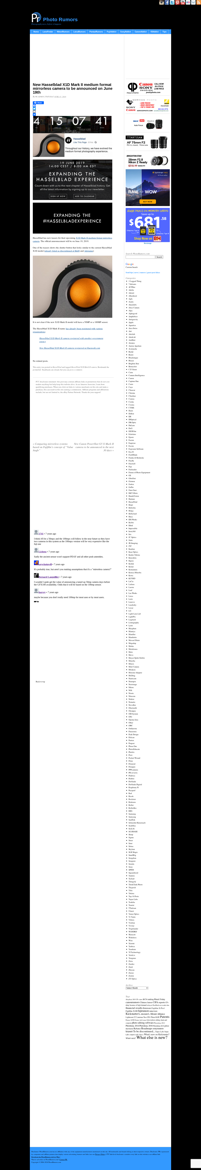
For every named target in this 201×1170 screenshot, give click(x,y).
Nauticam (132, 678)
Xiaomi (131, 943)
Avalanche (133, 348)
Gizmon (132, 481)
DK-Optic (132, 422)
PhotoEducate (134, 749)
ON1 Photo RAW (153, 1017)
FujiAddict (111, 32)
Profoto (131, 778)
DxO (130, 428)
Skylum (132, 849)
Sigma (131, 837)
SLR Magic (133, 852)
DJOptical (132, 419)
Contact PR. (63, 1159)
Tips (164, 32)
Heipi (131, 504)
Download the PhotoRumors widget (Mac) (45, 1157)
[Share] (73, 114)
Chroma (132, 393)
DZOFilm (132, 431)
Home (36, 32)
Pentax (131, 740)
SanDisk (132, 819)
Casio (131, 384)
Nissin (131, 693)
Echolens (132, 434)
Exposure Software (136, 449)
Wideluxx (133, 937)
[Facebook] (73, 105)
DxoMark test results (159, 1005)
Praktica (132, 775)
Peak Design (133, 734)
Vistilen (132, 922)
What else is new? (151, 1037)
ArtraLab (132, 337)
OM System (133, 713)
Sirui (130, 843)
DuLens (132, 425)
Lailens (131, 584)
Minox (131, 663)
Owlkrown (133, 728)
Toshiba (132, 902)
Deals (131, 410)
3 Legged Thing (135, 281)
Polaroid (132, 763)
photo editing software (143, 1022)
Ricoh (131, 796)
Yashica (132, 946)
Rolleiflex (133, 808)
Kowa (131, 575)
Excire (131, 446)
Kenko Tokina (134, 555)
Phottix (131, 752)
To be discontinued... (144, 1031)
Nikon (131, 687)
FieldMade (133, 454)
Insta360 (132, 531)
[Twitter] (73, 108)
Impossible (133, 528)
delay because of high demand (136, 1005)
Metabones (133, 649)
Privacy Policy (100, 1154)
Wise (131, 940)
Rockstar (132, 799)
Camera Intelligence (137, 375)
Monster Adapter (135, 672)
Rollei (131, 805)
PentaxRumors (96, 32)
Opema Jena (133, 719)
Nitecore (132, 696)
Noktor (131, 699)
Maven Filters (134, 640)
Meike (131, 646)
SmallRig (132, 855)
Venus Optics (134, 914)
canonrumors (132, 1002)
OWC (131, 725)
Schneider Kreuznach (137, 822)
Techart (131, 878)
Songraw (132, 861)
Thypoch (132, 887)
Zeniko (131, 964)
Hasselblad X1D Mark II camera (84, 367)
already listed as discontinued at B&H (62, 250)
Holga (131, 510)
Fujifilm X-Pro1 (158, 1008)
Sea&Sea (132, 825)
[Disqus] (73, 565)
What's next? (131, 1038)
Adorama (88, 250)
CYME (131, 407)
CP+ (167, 1002)
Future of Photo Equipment (139, 472)
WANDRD (133, 931)
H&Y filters (133, 493)
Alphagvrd (133, 313)
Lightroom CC (131, 1017)
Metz (131, 652)
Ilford (131, 525)
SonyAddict (125, 32)
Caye (131, 387)
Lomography (134, 622)
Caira (131, 372)
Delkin (131, 413)
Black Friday (159, 999)
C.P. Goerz (133, 369)
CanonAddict (141, 32)
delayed (149, 1005)
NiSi (130, 690)
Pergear (131, 743)
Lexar (131, 607)
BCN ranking (148, 999)
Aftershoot (133, 295)
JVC (130, 546)
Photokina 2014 (132, 1025)
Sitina (131, 846)
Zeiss (131, 961)
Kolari (131, 566)
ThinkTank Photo (136, 884)
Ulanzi (131, 911)
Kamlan (132, 549)
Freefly (131, 460)
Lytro (131, 625)
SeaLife (132, 828)
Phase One (133, 746)
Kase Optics (133, 552)
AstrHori (132, 340)
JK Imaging (133, 543)
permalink (37, 369)
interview (153, 1011)
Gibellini (132, 478)
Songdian (132, 858)
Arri (130, 331)
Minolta (132, 660)
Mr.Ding (132, 675)
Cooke (131, 401)
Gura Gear (133, 490)
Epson (131, 437)
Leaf (130, 590)
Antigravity (133, 319)
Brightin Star (134, 363)
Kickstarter (132, 1013)
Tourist (131, 905)
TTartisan (132, 908)
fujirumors (143, 1011)
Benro (131, 354)
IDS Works (133, 519)
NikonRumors (63, 32)
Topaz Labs (133, 899)
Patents (164, 1016)
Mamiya (132, 631)
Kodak (131, 563)
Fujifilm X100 (132, 1011)
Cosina (131, 404)
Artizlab (132, 334)
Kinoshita (132, 557)
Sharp (131, 834)
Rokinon (132, 802)
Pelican (131, 737)
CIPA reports (159, 1002)
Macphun (132, 628)
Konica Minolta (135, 572)
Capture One (134, 381)
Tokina (131, 893)
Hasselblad (57, 367)
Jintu (131, 540)
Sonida (131, 864)
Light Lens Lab (135, 613)
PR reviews (133, 772)
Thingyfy (132, 881)
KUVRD (132, 578)
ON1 (130, 716)
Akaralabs (133, 304)
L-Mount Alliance (156, 1013)
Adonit (131, 293)
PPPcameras (133, 769)
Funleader (133, 469)
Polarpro (132, 766)
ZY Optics (133, 978)
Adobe (131, 290)
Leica (131, 596)
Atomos (132, 343)
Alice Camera (134, 307)
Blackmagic (133, 357)
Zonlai (131, 975)
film (168, 1005)
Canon (131, 378)
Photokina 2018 (158, 1026)
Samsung (132, 814)
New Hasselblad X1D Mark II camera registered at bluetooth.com (69, 347)
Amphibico (133, 316)
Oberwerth (133, 708)
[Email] (73, 111)
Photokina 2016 (146, 1025)
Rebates (137, 1028)
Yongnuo (132, 958)
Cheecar (132, 390)
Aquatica (132, 325)
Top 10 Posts (134, 896)
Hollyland (133, 513)
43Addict (154, 32)
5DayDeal (129, 999)
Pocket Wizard (134, 758)
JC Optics (132, 537)
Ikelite (131, 522)
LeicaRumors (79, 32)
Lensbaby (132, 605)
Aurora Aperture (135, 346)
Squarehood (133, 872)
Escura (131, 440)
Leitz (131, 599)
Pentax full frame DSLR (143, 1020)
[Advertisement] (73, 58)
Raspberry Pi (134, 787)
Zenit (131, 967)
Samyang (132, 816)
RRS (130, 811)
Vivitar (131, 925)
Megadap (132, 643)
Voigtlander (133, 928)
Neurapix (132, 681)
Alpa (130, 310)
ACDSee (132, 287)
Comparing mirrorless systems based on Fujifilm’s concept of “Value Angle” (53, 447)
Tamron (132, 875)
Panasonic (133, 731)
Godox (131, 484)
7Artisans (132, 284)
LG (130, 610)
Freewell (132, 463)
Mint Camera (134, 666)
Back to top (40, 681)
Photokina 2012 (159, 1023)
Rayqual (132, 790)
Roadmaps (146, 1028)
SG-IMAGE (133, 831)
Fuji (130, 466)
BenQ (131, 351)
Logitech (132, 619)
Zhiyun (131, 970)
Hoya (131, 516)
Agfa (130, 298)
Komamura (133, 569)
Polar (131, 761)
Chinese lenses (146, 1002)
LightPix (132, 616)
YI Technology (135, 952)
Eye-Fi (131, 451)
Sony (131, 867)
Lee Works (133, 593)
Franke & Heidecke (136, 457)
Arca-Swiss (133, 328)
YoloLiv (132, 955)
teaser (129, 1031)
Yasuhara (132, 949)
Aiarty (131, 301)
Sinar (131, 840)
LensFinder (48, 32)
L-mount (143, 1013)
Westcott (132, 934)
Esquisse (132, 443)
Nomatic (132, 702)
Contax (131, 399)
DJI (130, 416)
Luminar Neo (142, 1017)
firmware (147, 1007)
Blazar (131, 360)
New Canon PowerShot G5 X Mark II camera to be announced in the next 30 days (94, 447)
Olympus (132, 711)
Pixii (130, 755)
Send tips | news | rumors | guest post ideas (143, 272)
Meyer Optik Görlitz (137, 658)
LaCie (131, 581)
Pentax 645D (130, 1020)
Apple (131, 322)
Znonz (131, 972)
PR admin (39, 97)
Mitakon (132, 669)
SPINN (131, 869)
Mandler (132, 634)
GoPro (131, 487)
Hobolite (132, 507)
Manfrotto (133, 637)
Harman (132, 499)
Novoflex (132, 705)
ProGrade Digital (135, 784)
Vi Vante (132, 917)
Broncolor (133, 366)
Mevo (131, 655)
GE (130, 475)
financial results (134, 1008)
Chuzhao (132, 396)
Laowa (131, 587)
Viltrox (131, 919)
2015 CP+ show (137, 999)
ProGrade (132, 781)
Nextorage (133, 684)
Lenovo (132, 602)
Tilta (130, 890)
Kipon (131, 560)
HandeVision (134, 496)
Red (130, 793)
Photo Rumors (60, 19)
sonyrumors (158, 1028)
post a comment (76, 369)
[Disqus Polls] (73, 492)
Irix (130, 534)
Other (131, 722)
